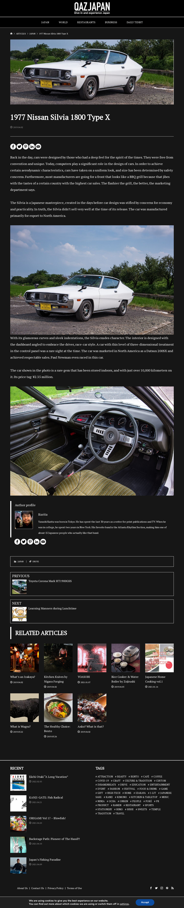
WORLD (63, 22)
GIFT (100, 793)
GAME (164, 788)
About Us (22, 888)
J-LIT (153, 793)
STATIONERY (105, 809)
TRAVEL (119, 813)
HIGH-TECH (113, 793)
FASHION (115, 788)
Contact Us (37, 888)
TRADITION (104, 813)
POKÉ (149, 801)
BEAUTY (121, 776)
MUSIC (165, 797)
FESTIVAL (129, 788)
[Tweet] (19, 148)
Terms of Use (74, 888)
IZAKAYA (141, 793)
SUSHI (130, 809)
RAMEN (117, 805)
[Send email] (38, 148)
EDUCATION (139, 784)
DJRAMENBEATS (107, 784)
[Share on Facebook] (13, 148)
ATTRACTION (105, 776)
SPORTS (149, 805)
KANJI (109, 797)
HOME (128, 793)
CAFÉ (146, 776)
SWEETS (142, 809)
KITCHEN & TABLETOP (144, 797)
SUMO (119, 809)
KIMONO (122, 797)
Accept (145, 902)
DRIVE (36, 561)
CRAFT (117, 780)
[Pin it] (26, 148)
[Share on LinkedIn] (32, 148)
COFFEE (157, 776)
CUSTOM (161, 780)
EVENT (101, 788)
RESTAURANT (133, 805)
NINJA (101, 801)
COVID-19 (103, 780)
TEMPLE (156, 809)
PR (157, 801)
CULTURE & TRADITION (138, 780)
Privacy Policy (55, 888)
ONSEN (124, 801)
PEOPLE (136, 801)
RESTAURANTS (86, 22)
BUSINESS (111, 22)
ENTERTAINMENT (160, 784)
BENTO (135, 776)
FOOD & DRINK (148, 788)
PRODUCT (103, 805)
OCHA (112, 801)
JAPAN (45, 22)
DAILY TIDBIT (135, 22)
